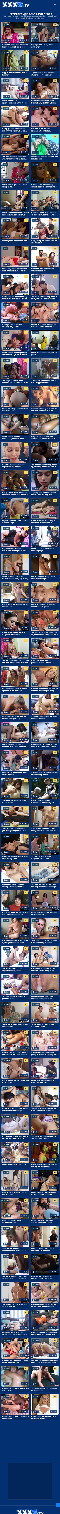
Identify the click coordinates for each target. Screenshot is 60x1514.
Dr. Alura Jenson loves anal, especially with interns (13, 466)
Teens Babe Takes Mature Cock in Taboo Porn (15, 1025)
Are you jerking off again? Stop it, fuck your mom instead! (15, 941)
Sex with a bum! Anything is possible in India (13, 997)
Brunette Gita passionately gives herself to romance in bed (44, 186)
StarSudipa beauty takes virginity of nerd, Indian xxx (13, 969)
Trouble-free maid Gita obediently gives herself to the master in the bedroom (14, 1249)
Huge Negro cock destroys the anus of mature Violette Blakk (44, 746)
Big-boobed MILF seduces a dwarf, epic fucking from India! (14, 550)
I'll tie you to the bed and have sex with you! (14, 1193)
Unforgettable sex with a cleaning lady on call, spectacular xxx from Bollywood (12, 326)
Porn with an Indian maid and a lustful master (14, 774)
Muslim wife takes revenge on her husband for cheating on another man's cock (43, 326)
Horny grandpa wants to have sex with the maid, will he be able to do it (14, 130)
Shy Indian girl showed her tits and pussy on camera (43, 1137)
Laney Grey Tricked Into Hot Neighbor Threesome (13, 634)
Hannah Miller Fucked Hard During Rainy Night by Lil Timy (43, 102)
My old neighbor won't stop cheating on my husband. (42, 997)
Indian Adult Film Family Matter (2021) (44, 354)
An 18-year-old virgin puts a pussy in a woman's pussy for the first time (43, 1053)
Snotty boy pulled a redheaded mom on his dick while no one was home (14, 270)
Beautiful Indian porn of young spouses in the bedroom (14, 690)
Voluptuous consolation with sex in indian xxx (44, 158)
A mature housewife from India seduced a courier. (44, 718)
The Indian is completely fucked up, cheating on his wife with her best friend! (44, 466)
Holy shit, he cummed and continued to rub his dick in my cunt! (44, 438)
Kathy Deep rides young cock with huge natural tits (43, 1417)
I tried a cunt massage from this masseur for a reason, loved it (15, 1053)
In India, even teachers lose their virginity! (42, 550)
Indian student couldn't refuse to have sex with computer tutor (15, 214)
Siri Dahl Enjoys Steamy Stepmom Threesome (41, 857)
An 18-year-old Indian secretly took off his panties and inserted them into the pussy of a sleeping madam (15, 298)
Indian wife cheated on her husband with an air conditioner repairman (15, 746)
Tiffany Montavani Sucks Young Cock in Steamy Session (44, 941)
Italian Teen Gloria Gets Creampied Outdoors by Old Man (42, 801)
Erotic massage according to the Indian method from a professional (43, 522)
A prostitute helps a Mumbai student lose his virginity (42, 74)
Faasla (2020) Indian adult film (14, 241)
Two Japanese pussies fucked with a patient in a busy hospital (15, 1277)
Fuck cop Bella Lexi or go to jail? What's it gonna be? (42, 1249)
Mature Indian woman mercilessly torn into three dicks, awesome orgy (13, 438)
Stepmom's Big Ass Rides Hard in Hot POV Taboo (15, 410)
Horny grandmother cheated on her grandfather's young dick (44, 1333)
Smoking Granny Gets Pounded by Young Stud (44, 1389)
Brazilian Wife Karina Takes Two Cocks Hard (15, 1389)
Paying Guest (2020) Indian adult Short (42, 46)
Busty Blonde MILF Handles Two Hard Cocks (15, 1081)
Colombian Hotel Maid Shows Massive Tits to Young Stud (43, 969)
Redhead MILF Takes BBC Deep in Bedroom (15, 1417)
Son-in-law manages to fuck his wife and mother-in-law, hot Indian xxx (44, 410)
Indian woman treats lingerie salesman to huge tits (43, 606)
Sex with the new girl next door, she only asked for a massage (44, 885)
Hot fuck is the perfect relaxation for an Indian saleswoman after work (41, 130)
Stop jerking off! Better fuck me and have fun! (44, 242)
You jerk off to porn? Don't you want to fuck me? (14, 1305)
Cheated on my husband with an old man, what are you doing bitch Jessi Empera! (44, 690)
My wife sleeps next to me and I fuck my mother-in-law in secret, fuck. (44, 1193)
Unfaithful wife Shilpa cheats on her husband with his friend (15, 46)
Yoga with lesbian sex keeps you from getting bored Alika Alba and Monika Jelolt (14, 829)
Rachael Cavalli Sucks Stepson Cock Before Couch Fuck (15, 913)
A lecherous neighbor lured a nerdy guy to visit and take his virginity (43, 829)
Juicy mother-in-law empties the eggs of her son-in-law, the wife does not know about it (44, 1361)
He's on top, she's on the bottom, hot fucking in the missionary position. (41, 1277)
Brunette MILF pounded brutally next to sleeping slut (15, 1361)
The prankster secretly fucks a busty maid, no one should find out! (44, 298)
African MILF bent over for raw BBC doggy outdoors (43, 382)
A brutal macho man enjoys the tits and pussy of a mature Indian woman (15, 1137)
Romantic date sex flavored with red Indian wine (42, 270)
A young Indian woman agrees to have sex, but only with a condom (43, 494)
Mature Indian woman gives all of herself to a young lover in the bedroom (15, 354)
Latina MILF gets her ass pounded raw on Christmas (42, 662)
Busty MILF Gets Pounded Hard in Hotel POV (15, 606)
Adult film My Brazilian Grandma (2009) (11, 1221)
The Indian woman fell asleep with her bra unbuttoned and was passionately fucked (14, 158)
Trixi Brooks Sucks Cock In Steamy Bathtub (42, 1025)
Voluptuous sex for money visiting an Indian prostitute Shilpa (13, 885)
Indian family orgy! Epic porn (14, 1164)
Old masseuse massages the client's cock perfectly (14, 718)
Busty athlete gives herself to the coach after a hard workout (15, 494)
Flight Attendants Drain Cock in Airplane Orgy (15, 522)
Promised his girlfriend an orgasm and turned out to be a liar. (14, 1333)
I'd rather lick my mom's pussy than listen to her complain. (15, 1109)
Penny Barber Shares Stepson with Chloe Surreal (44, 913)
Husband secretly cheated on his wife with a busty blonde (43, 1305)
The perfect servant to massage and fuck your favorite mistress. (15, 662)
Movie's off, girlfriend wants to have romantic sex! (43, 1081)
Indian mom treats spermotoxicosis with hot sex (14, 102)
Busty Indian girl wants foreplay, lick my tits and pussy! (44, 1165)
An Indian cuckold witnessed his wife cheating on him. (44, 774)
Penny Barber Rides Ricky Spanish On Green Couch (42, 1221)
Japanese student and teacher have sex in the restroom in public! (44, 1109)
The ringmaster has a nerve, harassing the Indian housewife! (15, 382)
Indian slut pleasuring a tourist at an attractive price (43, 578)
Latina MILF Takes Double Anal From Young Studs (15, 857)
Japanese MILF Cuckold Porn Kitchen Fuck (14, 801)
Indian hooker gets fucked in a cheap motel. (14, 186)
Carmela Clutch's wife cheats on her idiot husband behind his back (44, 214)
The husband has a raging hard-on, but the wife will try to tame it (44, 634)
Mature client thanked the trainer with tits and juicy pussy (15, 578)
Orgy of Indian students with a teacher (14, 74)
